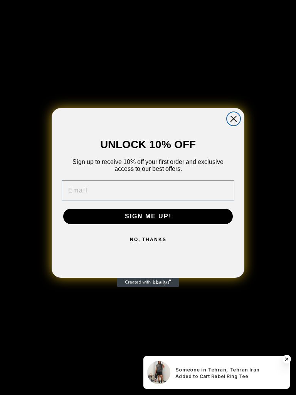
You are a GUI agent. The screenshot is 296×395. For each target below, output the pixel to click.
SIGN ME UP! (148, 216)
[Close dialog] (233, 119)
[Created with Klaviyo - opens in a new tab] (148, 282)
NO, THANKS (148, 239)
